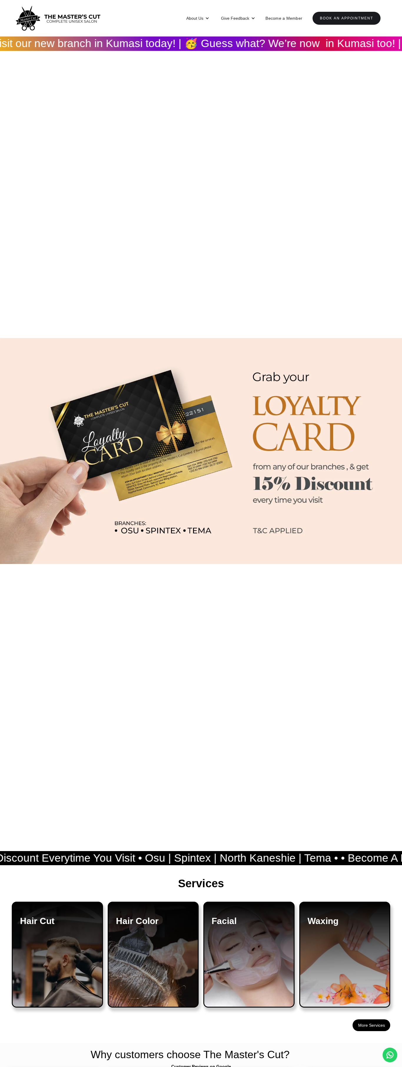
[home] (58, 18)
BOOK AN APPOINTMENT (346, 18)
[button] (197, 18)
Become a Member (283, 18)
